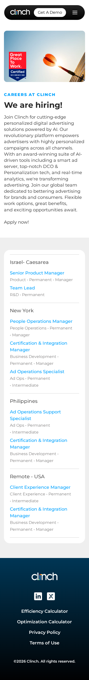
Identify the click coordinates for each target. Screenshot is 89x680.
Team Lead (22, 288)
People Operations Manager (41, 321)
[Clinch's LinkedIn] (38, 596)
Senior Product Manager (37, 273)
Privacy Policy (44, 632)
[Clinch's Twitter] (51, 596)
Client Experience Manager (40, 487)
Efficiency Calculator (44, 611)
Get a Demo (50, 12)
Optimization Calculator (44, 622)
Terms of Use (44, 643)
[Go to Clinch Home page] (20, 12)
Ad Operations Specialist (37, 371)
